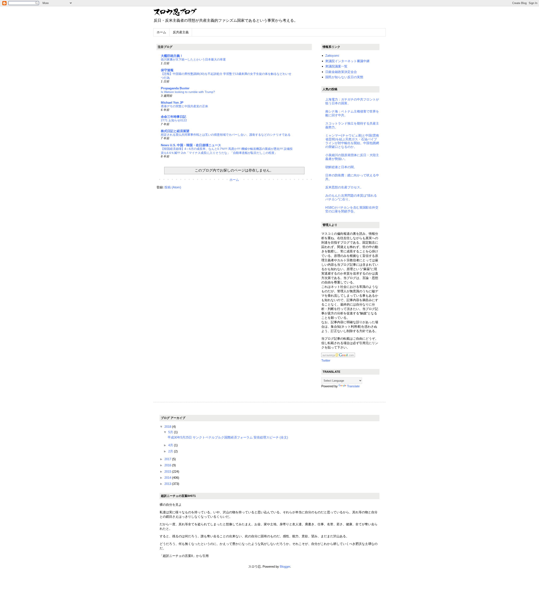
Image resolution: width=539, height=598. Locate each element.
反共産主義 (181, 32)
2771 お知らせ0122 (174, 120)
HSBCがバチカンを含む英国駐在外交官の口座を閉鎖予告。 (351, 209)
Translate (353, 386)
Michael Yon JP (172, 102)
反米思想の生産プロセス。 (344, 187)
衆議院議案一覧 (336, 66)
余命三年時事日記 (173, 116)
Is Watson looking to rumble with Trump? (188, 92)
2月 (171, 451)
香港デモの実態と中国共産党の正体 (184, 106)
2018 (168, 426)
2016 (168, 465)
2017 (168, 459)
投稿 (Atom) (172, 187)
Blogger (285, 566)
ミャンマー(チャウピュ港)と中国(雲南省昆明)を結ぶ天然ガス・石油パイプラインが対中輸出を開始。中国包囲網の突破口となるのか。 (352, 141)
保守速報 (167, 70)
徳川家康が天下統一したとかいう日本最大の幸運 (193, 59)
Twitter (325, 360)
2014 (168, 477)
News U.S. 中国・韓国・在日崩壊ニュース (191, 145)
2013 (168, 483)
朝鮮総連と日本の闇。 (341, 167)
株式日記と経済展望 (175, 131)
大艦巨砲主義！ (172, 56)
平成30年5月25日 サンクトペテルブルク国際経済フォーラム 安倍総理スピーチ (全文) (228, 437)
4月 (171, 445)
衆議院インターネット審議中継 (347, 61)
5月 (171, 432)
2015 (168, 471)
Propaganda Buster (175, 88)
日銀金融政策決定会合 (341, 72)
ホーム (161, 32)
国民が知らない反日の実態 (344, 77)
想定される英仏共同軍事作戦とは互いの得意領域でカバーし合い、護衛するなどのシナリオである (226, 134)
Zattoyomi (332, 55)
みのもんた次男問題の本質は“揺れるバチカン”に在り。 (351, 197)
